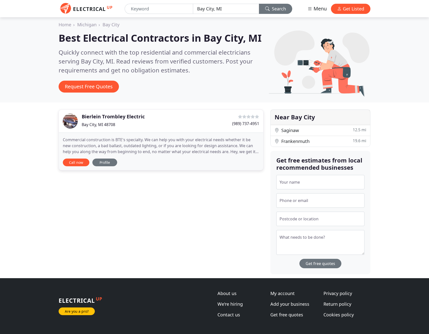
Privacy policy (337, 293)
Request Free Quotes (89, 86)
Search (278, 9)
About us (227, 293)
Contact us (228, 315)
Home (65, 25)
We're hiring (230, 304)
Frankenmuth (323, 141)
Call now (76, 162)
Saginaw (323, 130)
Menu (319, 8)
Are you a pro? (77, 311)
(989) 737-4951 (245, 123)
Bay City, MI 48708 (98, 124)
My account (282, 293)
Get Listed (353, 9)
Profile (105, 162)
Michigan (87, 25)
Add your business (289, 304)
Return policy (337, 304)
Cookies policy (338, 315)
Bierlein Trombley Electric (113, 116)
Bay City (111, 25)
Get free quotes (320, 263)
